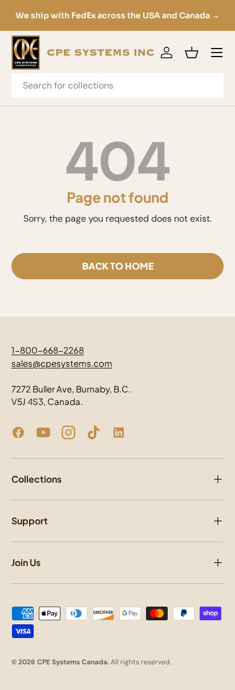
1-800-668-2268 (47, 349)
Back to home (117, 266)
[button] (191, 52)
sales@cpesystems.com (61, 363)
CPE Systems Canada (72, 662)
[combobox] (117, 85)
